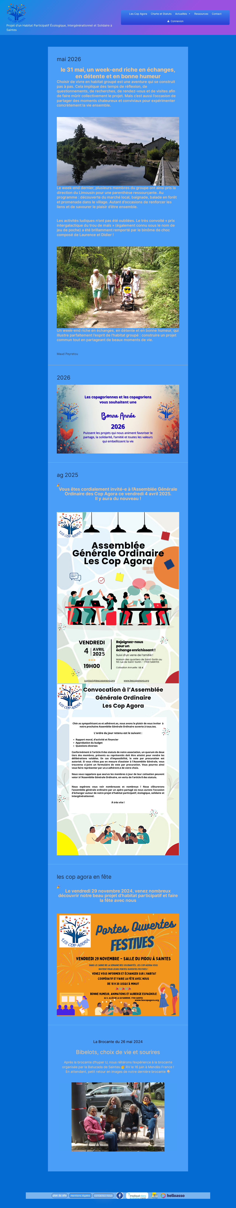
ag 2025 (67, 475)
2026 (63, 377)
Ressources (201, 13)
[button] (60, 1195)
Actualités (181, 13)
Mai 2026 (69, 59)
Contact (216, 13)
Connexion (177, 21)
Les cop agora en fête (84, 876)
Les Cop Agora (138, 13)
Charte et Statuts (161, 13)
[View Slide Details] (118, 1117)
